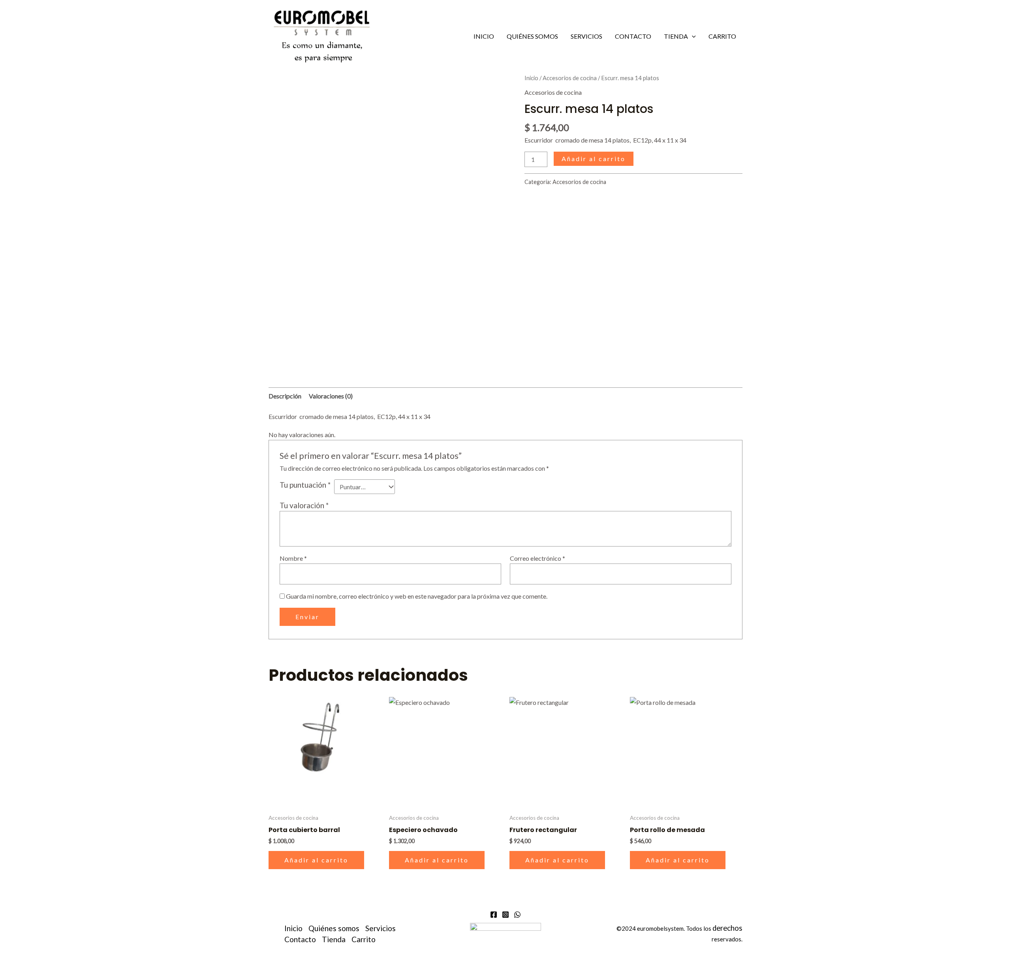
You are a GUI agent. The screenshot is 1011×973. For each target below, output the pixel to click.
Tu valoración (304, 505)
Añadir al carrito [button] (316, 860)
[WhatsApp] (517, 914)
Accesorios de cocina (570, 77)
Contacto (633, 36)
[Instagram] (505, 914)
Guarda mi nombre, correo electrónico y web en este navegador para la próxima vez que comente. (416, 596)
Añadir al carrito (594, 158)
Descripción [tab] (285, 396)
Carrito (722, 36)
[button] (692, 36)
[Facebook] (493, 914)
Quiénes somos (532, 36)
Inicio (484, 36)
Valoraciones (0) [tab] (331, 396)
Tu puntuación (305, 484)
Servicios (586, 36)
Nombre (293, 558)
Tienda (676, 36)
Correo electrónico (537, 558)
